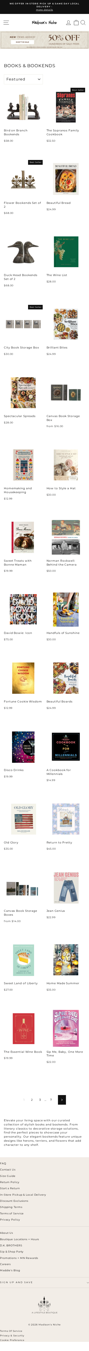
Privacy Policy (10, 1219)
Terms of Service (12, 1213)
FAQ (3, 1163)
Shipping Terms (11, 1207)
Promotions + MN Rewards (19, 1258)
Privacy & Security (12, 1335)
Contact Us (8, 1169)
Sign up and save (16, 1282)
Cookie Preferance (12, 1340)
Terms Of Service (11, 1331)
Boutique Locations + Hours (19, 1239)
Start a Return (10, 1188)
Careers (5, 1264)
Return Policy (9, 1182)
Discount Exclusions (14, 1200)
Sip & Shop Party (12, 1251)
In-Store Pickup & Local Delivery (23, 1194)
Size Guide (8, 1176)
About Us (6, 1232)
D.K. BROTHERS (11, 1245)
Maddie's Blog (10, 1270)
